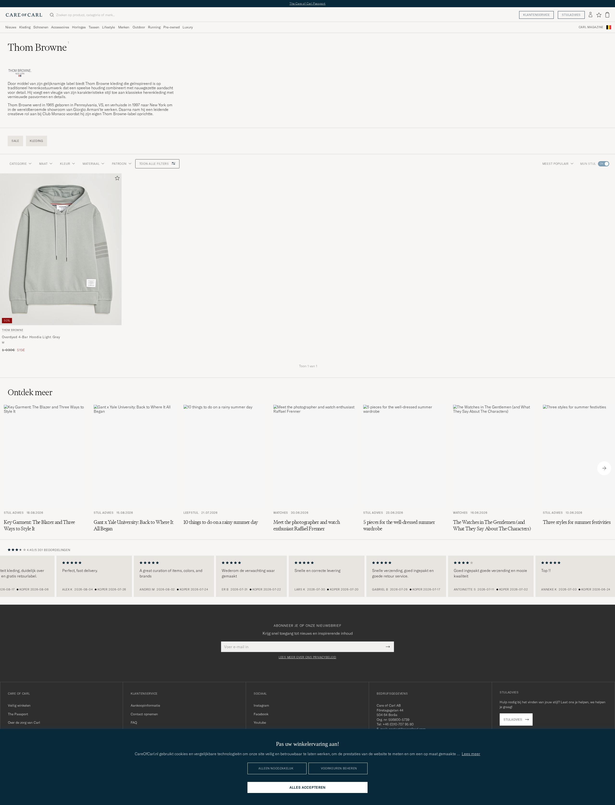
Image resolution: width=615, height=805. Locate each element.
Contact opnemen (144, 714)
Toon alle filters (154, 163)
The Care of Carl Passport (307, 3)
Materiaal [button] (91, 163)
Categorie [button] (18, 163)
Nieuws (10, 27)
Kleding (25, 27)
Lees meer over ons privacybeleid (307, 657)
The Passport (18, 714)
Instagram (261, 705)
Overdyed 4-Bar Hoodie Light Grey (31, 337)
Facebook (261, 714)
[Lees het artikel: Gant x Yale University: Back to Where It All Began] (135, 468)
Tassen (94, 27)
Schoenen (40, 27)
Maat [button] (43, 163)
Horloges (79, 27)
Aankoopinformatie (145, 705)
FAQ (134, 722)
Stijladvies (571, 15)
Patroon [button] (119, 163)
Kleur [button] (65, 163)
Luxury (188, 27)
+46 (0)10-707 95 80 (398, 724)
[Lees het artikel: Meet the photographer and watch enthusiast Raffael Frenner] (314, 468)
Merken (123, 27)
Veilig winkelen (19, 705)
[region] (307, 576)
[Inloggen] (590, 15)
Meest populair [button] (555, 163)
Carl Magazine (591, 27)
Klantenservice (536, 15)
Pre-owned (171, 27)
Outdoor (139, 27)
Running (154, 27)
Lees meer (471, 754)
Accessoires (60, 27)
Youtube (260, 722)
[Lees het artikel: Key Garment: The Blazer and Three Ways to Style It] (45, 468)
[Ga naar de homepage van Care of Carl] (24, 15)
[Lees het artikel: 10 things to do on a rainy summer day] (225, 468)
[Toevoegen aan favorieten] (116, 179)
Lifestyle (108, 27)
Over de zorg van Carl (24, 722)
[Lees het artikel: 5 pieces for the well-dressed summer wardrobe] (404, 468)
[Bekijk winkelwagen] (607, 14)
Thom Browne (12, 330)
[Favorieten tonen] (598, 15)
